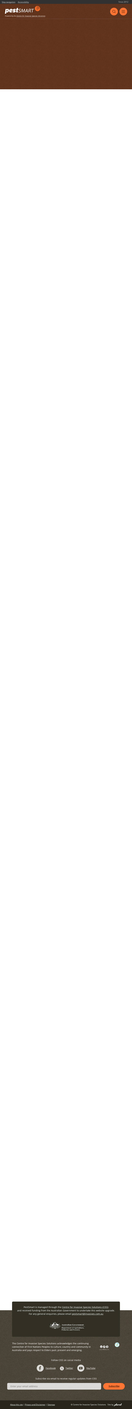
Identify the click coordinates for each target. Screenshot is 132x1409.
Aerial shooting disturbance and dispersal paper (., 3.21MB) (48, 1133)
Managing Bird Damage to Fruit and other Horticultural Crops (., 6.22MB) (55, 953)
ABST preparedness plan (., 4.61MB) (35, 1093)
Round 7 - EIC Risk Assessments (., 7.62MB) (39, 640)
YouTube (90, 1368)
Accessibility (23, 2)
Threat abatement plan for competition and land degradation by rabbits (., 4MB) (59, 912)
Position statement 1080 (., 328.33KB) (36, 782)
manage (107, 238)
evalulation (83, 238)
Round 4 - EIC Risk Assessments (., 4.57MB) (39, 317)
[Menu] (123, 11)
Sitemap (51, 1404)
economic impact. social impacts (45, 308)
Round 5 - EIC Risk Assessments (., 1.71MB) (39, 536)
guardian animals (51, 666)
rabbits (43, 243)
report (91, 666)
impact (65, 631)
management (18, 243)
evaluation (110, 521)
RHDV (26, 1169)
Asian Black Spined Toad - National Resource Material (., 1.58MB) (51, 1048)
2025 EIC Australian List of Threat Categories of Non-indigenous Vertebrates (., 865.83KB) (64, 741)
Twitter (69, 1368)
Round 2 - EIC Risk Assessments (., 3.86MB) (39, 422)
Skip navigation (8, 2)
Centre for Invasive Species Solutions (30, 16)
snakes (75, 579)
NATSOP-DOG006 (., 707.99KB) (32, 1218)
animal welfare (30, 666)
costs (58, 521)
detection (33, 473)
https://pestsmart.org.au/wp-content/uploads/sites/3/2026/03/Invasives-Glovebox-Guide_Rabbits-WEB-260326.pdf (69, 263)
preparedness (77, 1083)
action (14, 666)
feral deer (28, 1123)
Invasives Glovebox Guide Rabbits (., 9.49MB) (40, 253)
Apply (95, 89)
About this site (16, 1404)
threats (87, 579)
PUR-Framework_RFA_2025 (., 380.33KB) (37, 213)
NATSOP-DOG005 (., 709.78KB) (32, 1258)
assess (15, 238)
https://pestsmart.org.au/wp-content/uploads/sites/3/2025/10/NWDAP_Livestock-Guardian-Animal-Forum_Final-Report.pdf (67, 678)
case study (43, 238)
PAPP (25, 1209)
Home (25, 39)
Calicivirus (28, 238)
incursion (43, 1083)
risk (64, 413)
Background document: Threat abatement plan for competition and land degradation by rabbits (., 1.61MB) (69, 865)
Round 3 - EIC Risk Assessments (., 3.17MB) (39, 366)
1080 (14, 1248)
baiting (15, 1169)
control (15, 1083)
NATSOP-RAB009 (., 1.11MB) (31, 1178)
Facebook (51, 1368)
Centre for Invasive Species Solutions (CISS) (85, 1307)
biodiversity (29, 521)
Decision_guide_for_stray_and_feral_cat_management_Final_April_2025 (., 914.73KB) (60, 1003)
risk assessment (75, 308)
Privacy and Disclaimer (35, 1404)
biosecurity (17, 308)
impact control (19, 526)
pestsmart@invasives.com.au (87, 1313)
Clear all (111, 89)
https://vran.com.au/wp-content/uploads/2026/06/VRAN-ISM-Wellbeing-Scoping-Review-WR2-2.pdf (67, 187)
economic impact (48, 631)
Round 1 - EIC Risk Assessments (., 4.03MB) (39, 482)
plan (32, 243)
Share (111, 39)
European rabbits (63, 238)
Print (124, 39)
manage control (82, 631)
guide (96, 238)
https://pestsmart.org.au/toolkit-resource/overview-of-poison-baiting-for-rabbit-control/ (61, 813)
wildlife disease (46, 1123)
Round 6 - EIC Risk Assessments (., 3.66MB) (39, 588)
